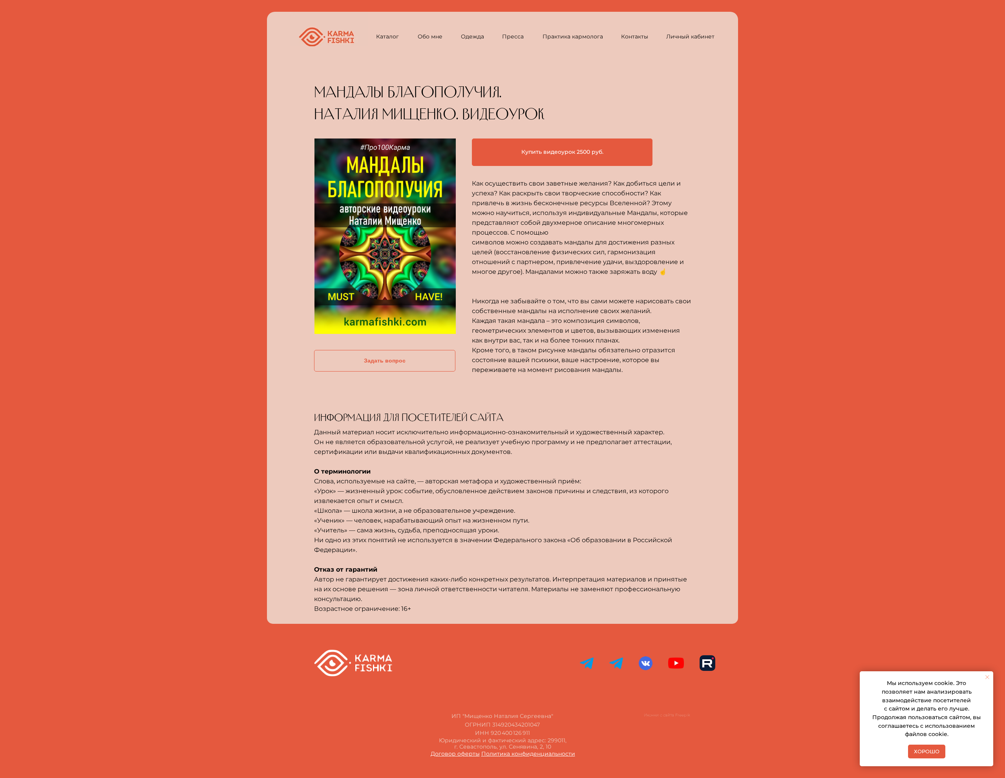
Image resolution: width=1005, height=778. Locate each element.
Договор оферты (455, 753)
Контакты (634, 36)
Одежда (472, 36)
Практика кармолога (573, 36)
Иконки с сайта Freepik (667, 715)
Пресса (513, 36)
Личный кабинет (690, 36)
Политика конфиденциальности (528, 753)
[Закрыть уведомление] (987, 677)
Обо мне (430, 36)
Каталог (387, 36)
